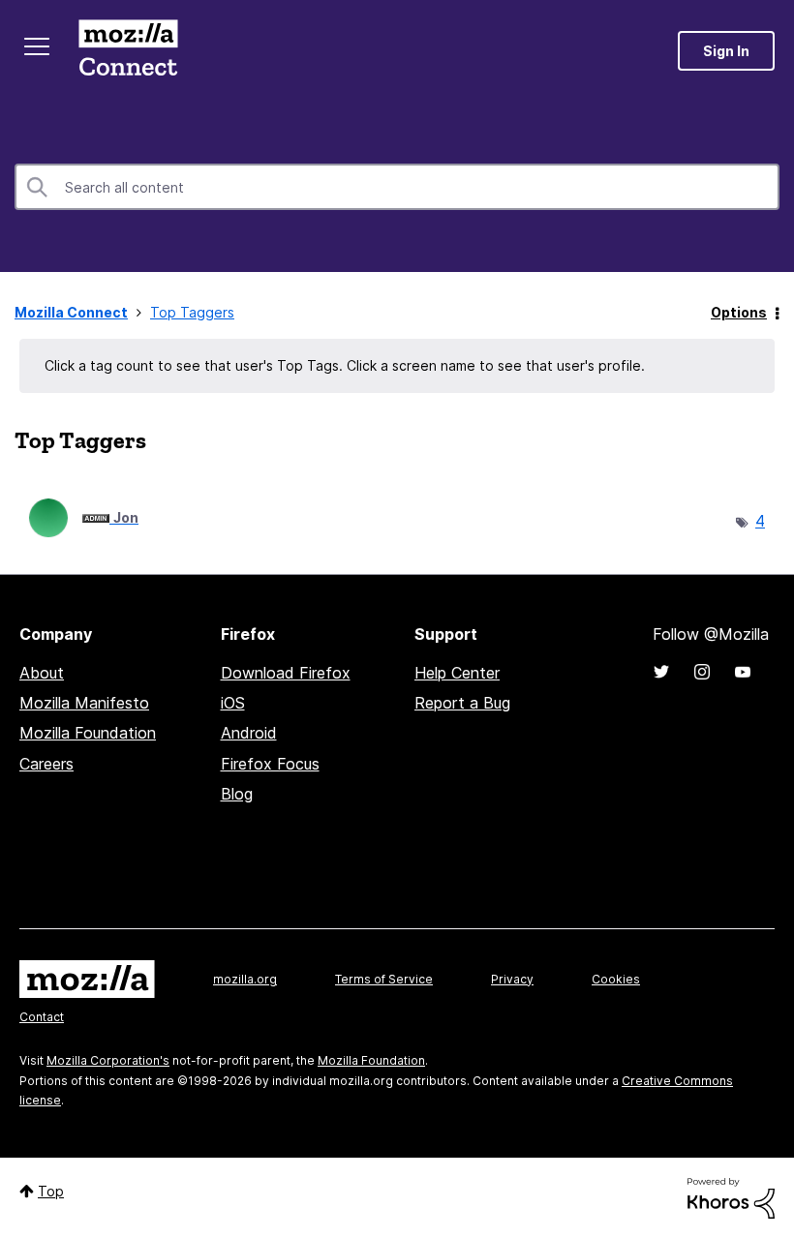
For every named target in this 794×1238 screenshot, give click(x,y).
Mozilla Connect (128, 50)
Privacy (512, 979)
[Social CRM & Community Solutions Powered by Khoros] (731, 1197)
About (41, 672)
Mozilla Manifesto (84, 702)
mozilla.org (245, 979)
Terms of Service (384, 979)
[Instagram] (702, 671)
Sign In (726, 51)
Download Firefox (286, 672)
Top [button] (51, 1191)
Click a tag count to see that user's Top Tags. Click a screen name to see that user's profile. (345, 365)
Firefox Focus (270, 763)
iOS (233, 702)
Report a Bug (462, 702)
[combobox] (397, 187)
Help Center (457, 672)
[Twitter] (661, 671)
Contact (41, 1017)
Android (249, 732)
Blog (237, 793)
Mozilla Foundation (87, 732)
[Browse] (36, 46)
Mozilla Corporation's (107, 1060)
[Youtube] (742, 671)
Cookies (616, 979)
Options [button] (739, 312)
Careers (46, 763)
